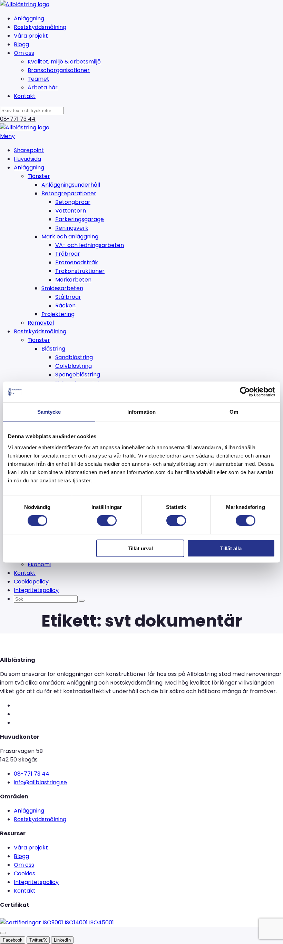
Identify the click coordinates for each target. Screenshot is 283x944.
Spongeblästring (77, 374)
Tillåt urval (140, 548)
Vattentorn (70, 211)
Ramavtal (41, 323)
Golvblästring (73, 366)
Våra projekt (31, 36)
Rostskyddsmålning (40, 27)
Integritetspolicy (36, 590)
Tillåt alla (231, 548)
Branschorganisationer (59, 70)
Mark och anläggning (69, 236)
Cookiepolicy (31, 582)
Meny (7, 136)
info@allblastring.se (40, 782)
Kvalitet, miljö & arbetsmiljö (64, 62)
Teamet (38, 79)
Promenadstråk (76, 262)
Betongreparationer (68, 193)
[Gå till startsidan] (24, 4)
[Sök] (82, 601)
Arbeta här (43, 87)
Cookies (24, 873)
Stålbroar (68, 297)
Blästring (53, 349)
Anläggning (29, 18)
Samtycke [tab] (49, 412)
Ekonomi (39, 564)
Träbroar (67, 254)
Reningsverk (71, 228)
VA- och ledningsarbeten (89, 245)
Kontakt (25, 96)
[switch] (107, 520)
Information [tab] (141, 412)
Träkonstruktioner (80, 271)
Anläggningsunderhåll (70, 185)
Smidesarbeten (62, 288)
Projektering (58, 314)
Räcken (65, 305)
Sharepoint (29, 150)
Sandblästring (74, 357)
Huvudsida (27, 159)
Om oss (24, 53)
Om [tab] (234, 412)
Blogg (21, 44)
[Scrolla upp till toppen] (3, 933)
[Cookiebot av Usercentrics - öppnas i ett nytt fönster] (245, 392)
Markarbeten (73, 280)
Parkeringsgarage (79, 219)
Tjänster (39, 176)
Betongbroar (72, 202)
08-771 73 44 (18, 119)
